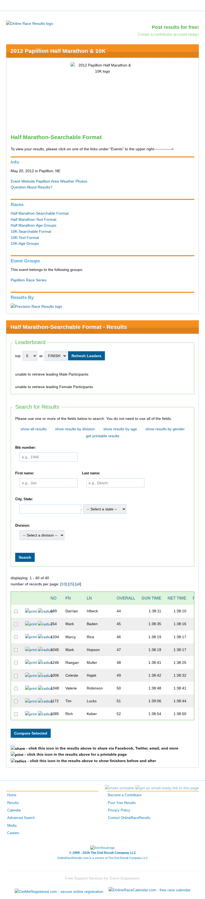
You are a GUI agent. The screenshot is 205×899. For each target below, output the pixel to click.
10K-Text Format (25, 237)
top (18, 356)
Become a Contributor (124, 795)
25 (71, 584)
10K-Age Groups (25, 243)
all (78, 584)
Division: (22, 525)
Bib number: (25, 447)
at (40, 356)
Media (12, 825)
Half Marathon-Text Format (33, 219)
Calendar (14, 810)
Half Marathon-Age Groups (33, 225)
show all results (33, 429)
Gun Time (151, 598)
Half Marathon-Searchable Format (40, 213)
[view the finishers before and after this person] (45, 611)
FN (68, 598)
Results (13, 803)
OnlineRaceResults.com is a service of (102, 857)
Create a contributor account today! (168, 34)
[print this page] (119, 788)
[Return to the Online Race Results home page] (29, 23)
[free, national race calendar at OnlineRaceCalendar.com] (150, 890)
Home (11, 795)
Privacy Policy (119, 810)
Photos (81, 181)
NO (53, 598)
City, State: (24, 499)
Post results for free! (175, 27)
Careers (13, 833)
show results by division (75, 429)
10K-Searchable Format (31, 231)
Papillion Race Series (28, 280)
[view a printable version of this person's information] (31, 611)
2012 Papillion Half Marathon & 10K (58, 51)
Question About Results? (31, 187)
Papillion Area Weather (55, 181)
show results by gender (165, 429)
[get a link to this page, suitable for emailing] (167, 788)
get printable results (102, 436)
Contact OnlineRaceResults (129, 818)
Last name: (91, 473)
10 (63, 584)
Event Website (23, 181)
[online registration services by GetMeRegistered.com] (59, 890)
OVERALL (126, 598)
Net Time (177, 598)
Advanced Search (21, 818)
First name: (24, 473)
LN (89, 598)
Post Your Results (122, 803)
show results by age (120, 429)
